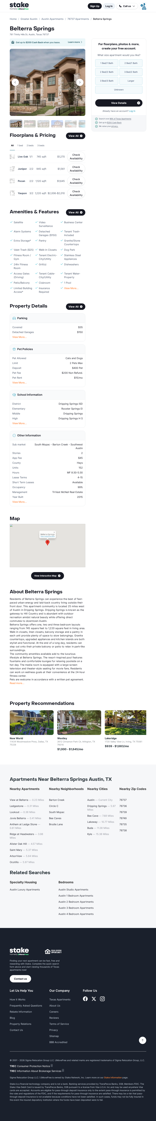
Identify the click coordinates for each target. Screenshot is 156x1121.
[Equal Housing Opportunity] (53, 951)
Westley (62, 738)
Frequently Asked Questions (26, 1005)
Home (13, 18)
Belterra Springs (32, 29)
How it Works (17, 999)
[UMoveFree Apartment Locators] (19, 951)
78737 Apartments (78, 18)
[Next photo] (79, 82)
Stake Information (113, 1077)
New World (16, 738)
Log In (109, 6)
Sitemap (54, 1036)
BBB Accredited (58, 1042)
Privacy (53, 1029)
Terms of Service (59, 1023)
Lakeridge (111, 738)
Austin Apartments (52, 18)
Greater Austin (29, 18)
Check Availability (76, 156)
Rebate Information (21, 1011)
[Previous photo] (15, 82)
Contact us (20, 978)
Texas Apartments (59, 999)
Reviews (54, 1017)
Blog (12, 1017)
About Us (54, 1005)
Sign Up (94, 6)
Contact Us (16, 1029)
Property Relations (20, 1023)
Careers (53, 1011)
